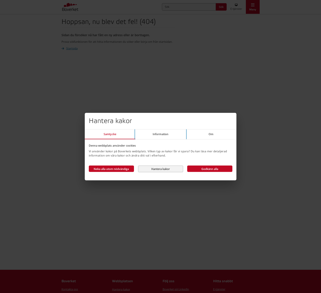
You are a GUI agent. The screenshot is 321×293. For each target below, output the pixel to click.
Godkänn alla (209, 169)
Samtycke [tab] (110, 134)
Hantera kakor (160, 169)
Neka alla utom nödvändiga (111, 169)
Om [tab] (211, 134)
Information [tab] (160, 134)
